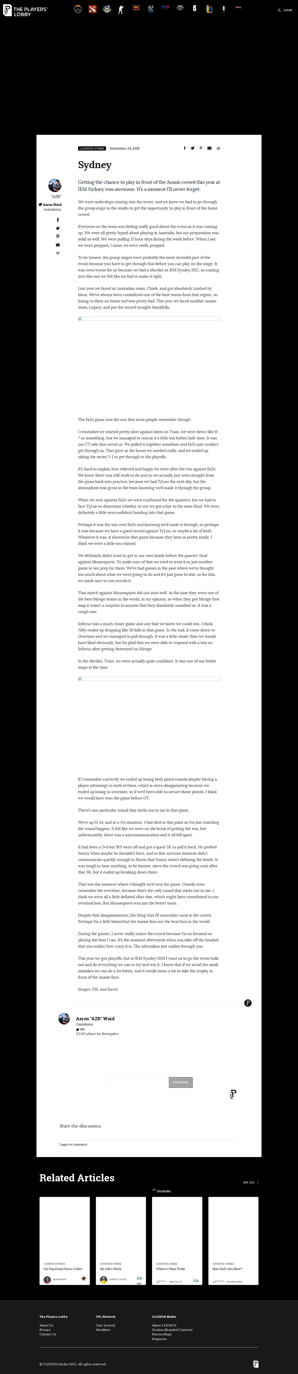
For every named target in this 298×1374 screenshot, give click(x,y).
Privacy (45, 1329)
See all (249, 1182)
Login (288, 10)
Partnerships (162, 1334)
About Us (46, 1325)
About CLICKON (164, 1325)
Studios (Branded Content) (172, 1329)
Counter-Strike (92, 148)
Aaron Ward (52, 204)
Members (103, 1329)
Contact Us (48, 1334)
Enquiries (159, 1339)
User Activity (105, 1325)
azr (82, 1029)
